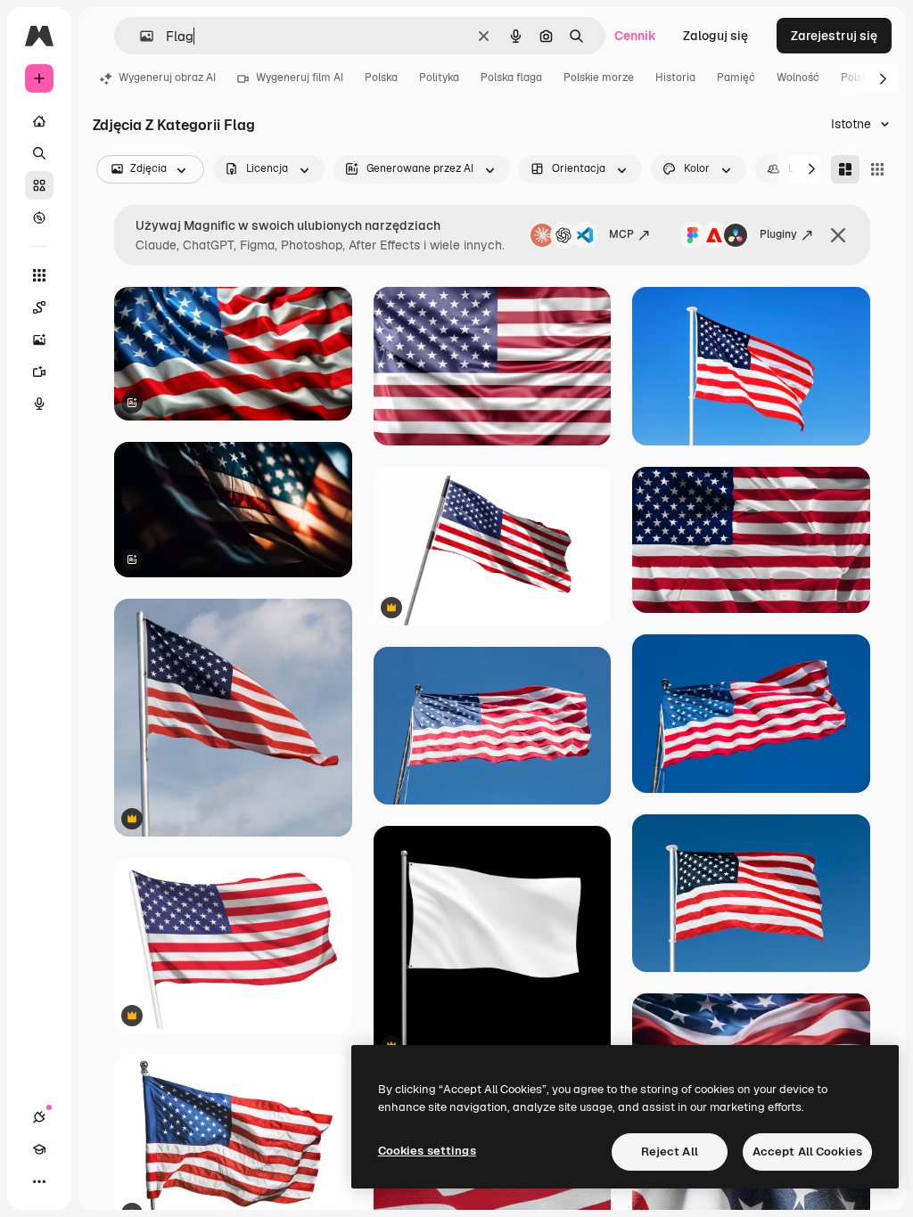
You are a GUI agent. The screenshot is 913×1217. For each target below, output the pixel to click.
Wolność (798, 77)
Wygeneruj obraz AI (167, 77)
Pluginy (778, 234)
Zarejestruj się (834, 36)
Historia (675, 77)
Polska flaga (511, 77)
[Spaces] (39, 307)
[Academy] (39, 1149)
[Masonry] (845, 169)
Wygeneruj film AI (299, 77)
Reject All (669, 1151)
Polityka (439, 77)
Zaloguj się (715, 36)
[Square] (877, 169)
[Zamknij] (838, 235)
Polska (381, 77)
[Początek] (39, 121)
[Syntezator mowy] (39, 403)
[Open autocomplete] (139, 36)
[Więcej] (39, 1181)
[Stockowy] (39, 185)
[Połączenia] (39, 1117)
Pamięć (736, 77)
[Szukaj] (39, 153)
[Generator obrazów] (39, 339)
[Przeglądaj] (39, 217)
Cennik (635, 36)
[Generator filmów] (39, 371)
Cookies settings (427, 1150)
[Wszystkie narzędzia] (39, 275)
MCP (621, 234)
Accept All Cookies (807, 1151)
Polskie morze (598, 77)
